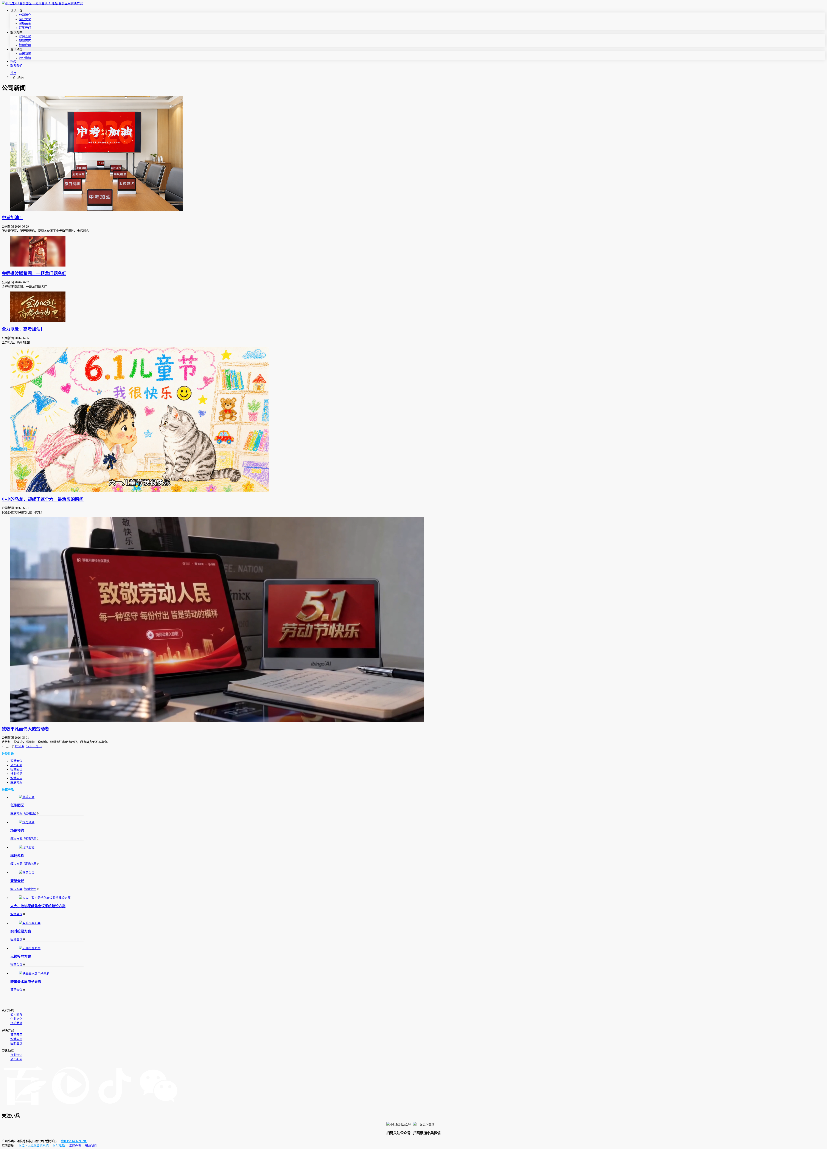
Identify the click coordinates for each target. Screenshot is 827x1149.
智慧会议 (25, 36)
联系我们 (25, 27)
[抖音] (114, 1106)
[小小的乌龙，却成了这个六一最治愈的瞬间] (413, 419)
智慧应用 (25, 45)
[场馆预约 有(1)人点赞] (47, 822)
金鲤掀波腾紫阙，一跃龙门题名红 (34, 273)
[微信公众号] (158, 1106)
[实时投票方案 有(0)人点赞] (47, 923)
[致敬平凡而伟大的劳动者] (413, 619)
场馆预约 (17, 830)
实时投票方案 (20, 931)
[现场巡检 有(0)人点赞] (47, 847)
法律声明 (75, 1145)
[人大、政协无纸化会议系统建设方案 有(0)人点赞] (47, 897)
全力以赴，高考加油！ (23, 329)
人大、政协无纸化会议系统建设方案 (37, 906)
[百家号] (25, 1106)
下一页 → (35, 746)
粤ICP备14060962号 (74, 1141)
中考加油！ (12, 217)
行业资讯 (25, 58)
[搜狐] (70, 1106)
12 (27, 746)
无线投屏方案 (20, 956)
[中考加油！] (413, 153)
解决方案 (16, 782)
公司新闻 (25, 53)
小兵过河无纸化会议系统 (32, 1145)
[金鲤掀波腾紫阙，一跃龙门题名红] (413, 251)
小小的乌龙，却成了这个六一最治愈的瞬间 (43, 499)
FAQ (13, 61)
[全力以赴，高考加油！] (413, 307)
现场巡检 (17, 855)
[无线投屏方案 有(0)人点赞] (47, 948)
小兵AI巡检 (57, 1145)
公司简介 (25, 15)
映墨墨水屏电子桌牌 (25, 981)
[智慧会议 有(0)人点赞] (47, 872)
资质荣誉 (25, 23)
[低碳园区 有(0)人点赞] (47, 797)
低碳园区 (17, 805)
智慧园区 (25, 40)
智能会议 (16, 1043)
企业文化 (25, 19)
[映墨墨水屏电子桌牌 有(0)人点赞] (47, 973)
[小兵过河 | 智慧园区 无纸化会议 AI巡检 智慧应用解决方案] (42, 3)
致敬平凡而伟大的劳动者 (25, 729)
